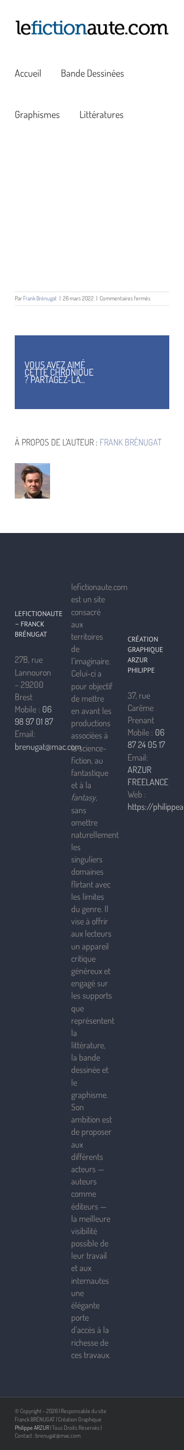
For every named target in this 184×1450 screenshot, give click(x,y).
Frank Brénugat (40, 298)
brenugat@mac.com (48, 746)
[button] (147, 113)
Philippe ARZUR (32, 1427)
